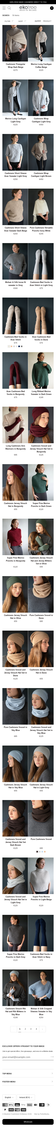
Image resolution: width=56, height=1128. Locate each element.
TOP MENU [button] (7, 1074)
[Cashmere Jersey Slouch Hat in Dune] (41, 649)
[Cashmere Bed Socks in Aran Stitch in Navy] (41, 933)
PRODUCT (47, 21)
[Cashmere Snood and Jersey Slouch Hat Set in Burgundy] (41, 425)
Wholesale (28, 1122)
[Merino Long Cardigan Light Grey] (15, 97)
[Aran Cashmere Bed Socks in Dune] (41, 316)
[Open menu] (4, 8)
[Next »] (42, 1029)
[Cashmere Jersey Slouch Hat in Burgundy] (15, 482)
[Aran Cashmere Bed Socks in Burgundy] (15, 370)
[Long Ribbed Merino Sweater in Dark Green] (41, 370)
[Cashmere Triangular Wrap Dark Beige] (15, 43)
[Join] (51, 1057)
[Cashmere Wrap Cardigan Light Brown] (41, 152)
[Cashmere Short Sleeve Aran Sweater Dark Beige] (15, 207)
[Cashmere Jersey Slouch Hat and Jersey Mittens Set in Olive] (41, 537)
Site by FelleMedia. (42, 1114)
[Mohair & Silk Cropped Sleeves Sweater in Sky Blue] (41, 987)
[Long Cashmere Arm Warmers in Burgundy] (15, 425)
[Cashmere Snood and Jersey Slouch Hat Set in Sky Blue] (41, 706)
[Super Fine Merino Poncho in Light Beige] (41, 876)
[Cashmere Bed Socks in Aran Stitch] (15, 316)
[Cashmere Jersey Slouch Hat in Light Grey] (41, 764)
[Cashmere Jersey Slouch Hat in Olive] (15, 594)
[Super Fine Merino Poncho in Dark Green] (41, 482)
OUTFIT (38, 21)
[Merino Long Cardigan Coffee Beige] (41, 43)
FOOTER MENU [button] (9, 1082)
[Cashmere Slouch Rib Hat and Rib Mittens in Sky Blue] (15, 987)
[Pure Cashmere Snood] (41, 818)
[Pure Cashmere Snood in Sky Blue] (15, 706)
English (8, 1097)
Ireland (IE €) (24, 1097)
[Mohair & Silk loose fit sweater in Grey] (15, 261)
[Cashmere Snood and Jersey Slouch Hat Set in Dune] (15, 649)
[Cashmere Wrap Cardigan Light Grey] (41, 97)
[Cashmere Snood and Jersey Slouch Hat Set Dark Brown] (15, 818)
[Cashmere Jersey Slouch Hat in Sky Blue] (15, 764)
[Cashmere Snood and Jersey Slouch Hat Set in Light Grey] (15, 876)
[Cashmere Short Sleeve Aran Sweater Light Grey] (15, 152)
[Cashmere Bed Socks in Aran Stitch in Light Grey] (41, 261)
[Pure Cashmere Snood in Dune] (41, 594)
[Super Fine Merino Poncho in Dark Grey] (15, 933)
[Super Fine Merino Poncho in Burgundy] (15, 537)
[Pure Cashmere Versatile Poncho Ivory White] (41, 207)
